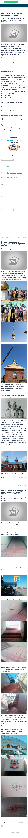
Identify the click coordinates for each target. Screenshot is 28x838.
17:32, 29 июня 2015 (22, 485)
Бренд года (12, 6)
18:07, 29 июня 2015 (22, 237)
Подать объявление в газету (11, 2)
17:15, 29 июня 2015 (22, 832)
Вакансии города (4, 6)
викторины (14, 101)
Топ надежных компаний (22, 6)
